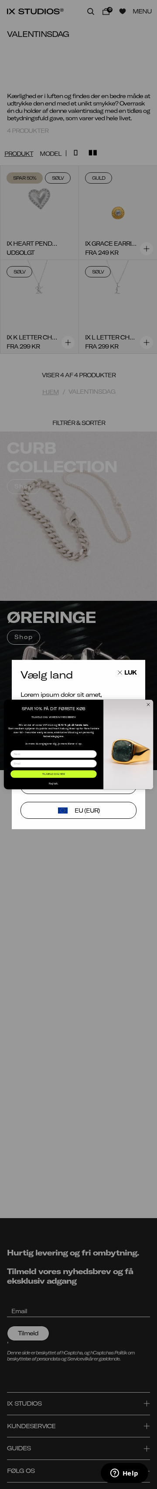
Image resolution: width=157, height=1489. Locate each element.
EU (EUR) (87, 810)
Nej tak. (53, 783)
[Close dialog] (148, 704)
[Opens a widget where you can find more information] (124, 1474)
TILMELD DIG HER (53, 774)
